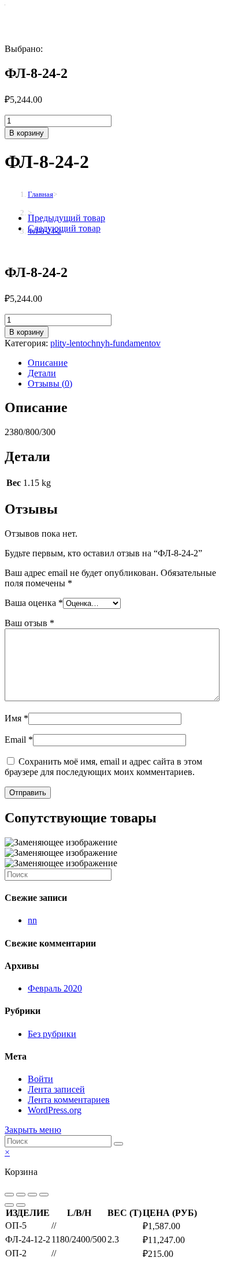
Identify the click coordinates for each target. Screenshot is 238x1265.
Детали (42, 373)
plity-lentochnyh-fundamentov (105, 343)
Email (19, 739)
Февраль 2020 (55, 988)
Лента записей (56, 1089)
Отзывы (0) (50, 383)
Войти (40, 1079)
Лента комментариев (69, 1100)
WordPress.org (54, 1110)
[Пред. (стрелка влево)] (9, 1205)
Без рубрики (52, 1034)
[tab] (130, 363)
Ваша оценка (34, 603)
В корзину (26, 133)
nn (32, 920)
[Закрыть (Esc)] (9, 1194)
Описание (48, 363)
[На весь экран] (32, 1194)
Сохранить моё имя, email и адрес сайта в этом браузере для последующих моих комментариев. (103, 767)
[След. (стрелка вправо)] (20, 1205)
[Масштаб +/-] (44, 1194)
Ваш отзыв (29, 623)
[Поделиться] (20, 1194)
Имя (16, 718)
